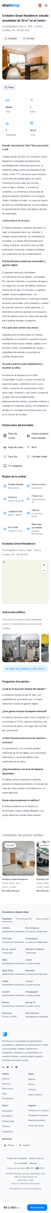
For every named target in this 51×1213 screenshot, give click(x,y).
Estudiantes (7, 1111)
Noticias (31, 1079)
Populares (7, 919)
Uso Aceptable (20, 1163)
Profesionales (8, 1121)
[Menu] (46, 5)
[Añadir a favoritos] (31, 845)
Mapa (11, 87)
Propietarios (7, 1131)
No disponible (37, 1207)
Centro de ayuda (36, 1125)
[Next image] (44, 62)
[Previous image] (6, 62)
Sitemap (33, 1163)
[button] (40, 5)
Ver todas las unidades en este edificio (24, 668)
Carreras (32, 1089)
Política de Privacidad (17, 1158)
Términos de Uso (36, 1158)
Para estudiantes (24, 919)
